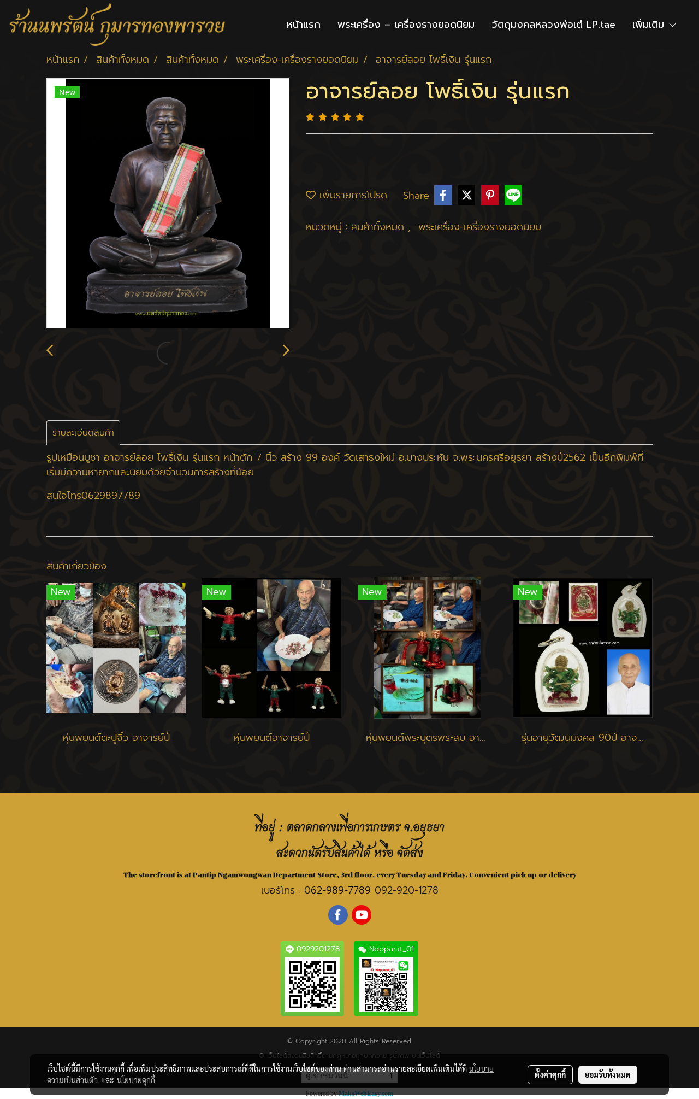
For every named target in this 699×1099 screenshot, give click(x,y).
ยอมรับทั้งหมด (608, 1074)
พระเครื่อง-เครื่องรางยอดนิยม (479, 226)
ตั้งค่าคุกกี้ (550, 1074)
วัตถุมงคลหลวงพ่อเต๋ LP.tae (553, 24)
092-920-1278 (407, 890)
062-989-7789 (337, 890)
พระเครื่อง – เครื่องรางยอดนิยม (406, 24)
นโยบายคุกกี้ (136, 1080)
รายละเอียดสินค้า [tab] (83, 432)
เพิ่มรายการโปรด (351, 195)
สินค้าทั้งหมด (379, 226)
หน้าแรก (304, 24)
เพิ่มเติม (650, 24)
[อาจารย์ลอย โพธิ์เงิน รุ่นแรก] (168, 204)
